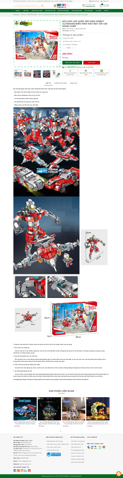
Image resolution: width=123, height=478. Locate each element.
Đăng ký (105, 1)
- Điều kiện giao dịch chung (54, 441)
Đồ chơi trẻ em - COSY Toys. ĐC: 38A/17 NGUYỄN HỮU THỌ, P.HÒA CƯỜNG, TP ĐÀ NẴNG (44, 1)
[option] (37, 43)
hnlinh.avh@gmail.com (24, 461)
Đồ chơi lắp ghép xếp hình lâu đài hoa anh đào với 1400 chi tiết (73, 423)
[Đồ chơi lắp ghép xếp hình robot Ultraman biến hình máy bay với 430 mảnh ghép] (58, 66)
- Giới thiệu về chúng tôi (78, 441)
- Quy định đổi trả (76, 447)
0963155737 (90, 6)
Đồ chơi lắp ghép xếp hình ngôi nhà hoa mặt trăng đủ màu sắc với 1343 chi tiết (98, 423)
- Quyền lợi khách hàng (77, 459)
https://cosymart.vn (25, 464)
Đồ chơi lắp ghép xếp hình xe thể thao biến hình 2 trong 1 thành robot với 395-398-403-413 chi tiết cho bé (25, 423)
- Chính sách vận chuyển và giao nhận (57, 444)
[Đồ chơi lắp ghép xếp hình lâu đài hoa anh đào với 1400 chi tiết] (73, 408)
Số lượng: (65, 57)
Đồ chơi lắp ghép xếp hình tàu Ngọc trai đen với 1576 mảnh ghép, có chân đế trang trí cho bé (49, 423)
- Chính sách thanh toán (53, 447)
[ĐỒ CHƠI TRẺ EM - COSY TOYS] (61, 5)
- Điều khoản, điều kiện (77, 462)
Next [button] (58, 74)
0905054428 (25, 458)
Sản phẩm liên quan (61, 391)
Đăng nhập (95, 1)
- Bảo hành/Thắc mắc (77, 444)
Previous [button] (15, 74)
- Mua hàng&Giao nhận (77, 450)
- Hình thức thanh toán (77, 453)
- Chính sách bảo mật (52, 450)
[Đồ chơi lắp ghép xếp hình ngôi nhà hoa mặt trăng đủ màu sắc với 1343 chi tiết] (98, 408)
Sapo (79, 476)
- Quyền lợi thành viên (77, 456)
